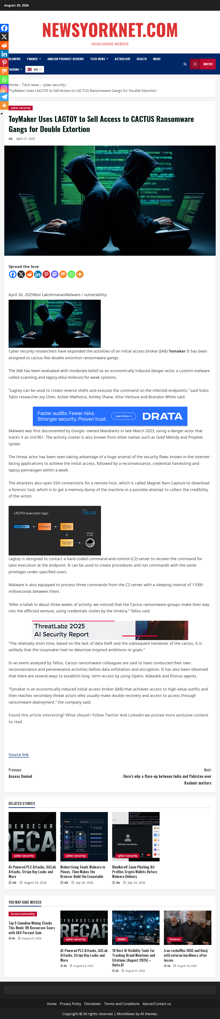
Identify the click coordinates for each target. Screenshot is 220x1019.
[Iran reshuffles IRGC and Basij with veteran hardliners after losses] (187, 928)
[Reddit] (29, 274)
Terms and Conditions (122, 1003)
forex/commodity (23, 914)
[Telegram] (4, 97)
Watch (207, 64)
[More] (80, 274)
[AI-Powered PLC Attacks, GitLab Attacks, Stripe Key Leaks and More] (32, 836)
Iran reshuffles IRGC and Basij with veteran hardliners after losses (186, 955)
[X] (21, 274)
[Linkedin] (38, 274)
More (157, 58)
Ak (11, 139)
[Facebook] (13, 274)
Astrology (122, 58)
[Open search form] (185, 64)
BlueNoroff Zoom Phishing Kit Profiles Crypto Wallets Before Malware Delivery (134, 871)
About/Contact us (157, 1003)
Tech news (97, 58)
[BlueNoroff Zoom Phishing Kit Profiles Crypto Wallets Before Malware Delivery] (136, 836)
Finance (32, 58)
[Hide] (1, 114)
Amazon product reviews (65, 58)
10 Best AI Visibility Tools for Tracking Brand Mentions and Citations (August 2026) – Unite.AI (133, 957)
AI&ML (122, 939)
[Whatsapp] (71, 274)
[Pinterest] (46, 274)
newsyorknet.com (110, 29)
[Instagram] (4, 88)
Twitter (112, 715)
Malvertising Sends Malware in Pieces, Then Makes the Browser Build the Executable (82, 871)
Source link (19, 754)
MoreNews (126, 1013)
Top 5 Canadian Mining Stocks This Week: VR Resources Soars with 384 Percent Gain (32, 927)
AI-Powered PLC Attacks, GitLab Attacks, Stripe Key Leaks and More (32, 871)
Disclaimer (92, 1003)
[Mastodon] (54, 274)
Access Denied (20, 773)
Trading (13, 69)
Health (142, 58)
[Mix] (63, 274)
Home (52, 1003)
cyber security (21, 108)
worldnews (12, 58)
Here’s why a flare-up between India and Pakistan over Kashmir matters (167, 776)
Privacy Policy (70, 1003)
